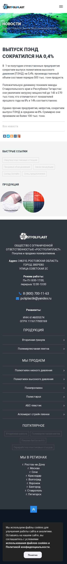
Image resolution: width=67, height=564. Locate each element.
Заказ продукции (44, 167)
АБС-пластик (33, 405)
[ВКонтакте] (4, 136)
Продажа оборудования (17, 167)
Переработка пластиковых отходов (33, 447)
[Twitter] (8, 136)
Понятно (33, 555)
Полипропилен (33, 387)
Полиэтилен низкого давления (33, 370)
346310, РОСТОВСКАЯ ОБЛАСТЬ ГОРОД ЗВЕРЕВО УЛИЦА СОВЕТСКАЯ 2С (38, 264)
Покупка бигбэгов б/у (33, 440)
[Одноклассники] (11, 136)
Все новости (10, 126)
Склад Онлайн (11, 173)
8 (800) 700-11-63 (36, 293)
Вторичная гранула (33, 339)
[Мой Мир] (15, 136)
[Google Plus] (18, 136)
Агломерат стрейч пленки (33, 414)
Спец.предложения (34, 173)
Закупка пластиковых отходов (20, 160)
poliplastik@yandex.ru (35, 298)
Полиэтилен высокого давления (33, 379)
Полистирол (33, 396)
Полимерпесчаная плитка (33, 348)
